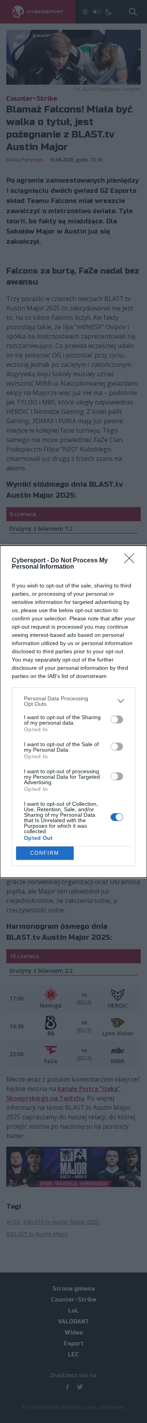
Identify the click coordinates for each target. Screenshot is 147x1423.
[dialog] (73, 712)
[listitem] (73, 701)
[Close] (131, 560)
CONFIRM (44, 853)
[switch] (117, 719)
